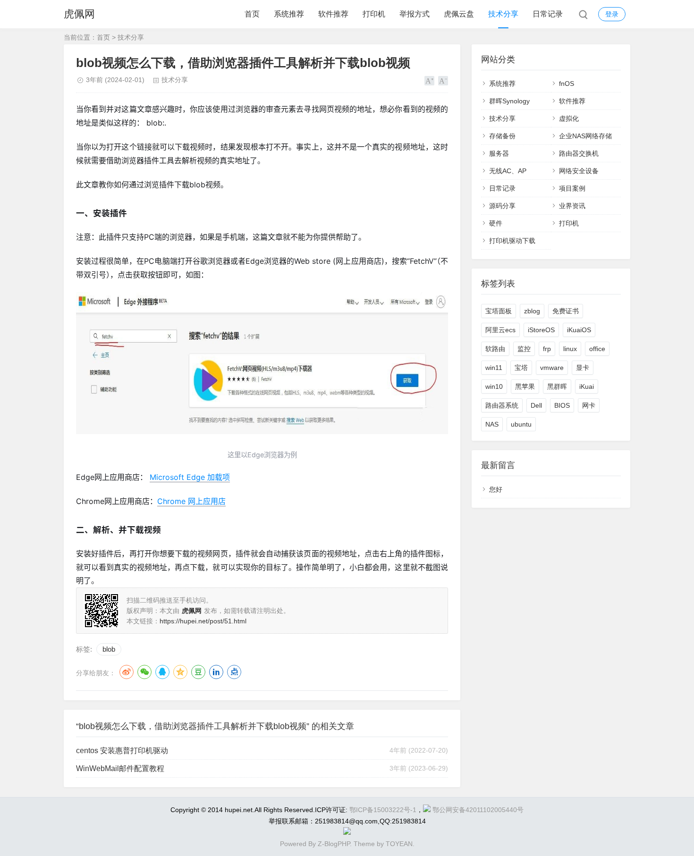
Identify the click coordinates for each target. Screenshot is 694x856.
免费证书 (565, 311)
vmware (552, 367)
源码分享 (502, 206)
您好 (495, 489)
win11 (493, 367)
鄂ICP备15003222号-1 (382, 810)
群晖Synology (509, 101)
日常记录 (548, 14)
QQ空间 (180, 672)
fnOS (566, 83)
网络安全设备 (579, 171)
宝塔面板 (498, 311)
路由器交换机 (579, 153)
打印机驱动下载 (512, 240)
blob (108, 649)
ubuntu (521, 424)
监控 (524, 348)
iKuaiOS (579, 330)
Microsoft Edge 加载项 (190, 477)
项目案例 (572, 188)
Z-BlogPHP (334, 844)
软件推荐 (333, 14)
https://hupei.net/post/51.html (203, 621)
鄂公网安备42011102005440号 (478, 810)
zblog (532, 311)
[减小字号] (443, 80)
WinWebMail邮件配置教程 (120, 768)
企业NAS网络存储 (585, 136)
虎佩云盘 (459, 14)
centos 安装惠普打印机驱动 (122, 751)
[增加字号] (429, 80)
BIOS (562, 405)
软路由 (495, 348)
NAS (492, 424)
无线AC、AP (507, 171)
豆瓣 (198, 672)
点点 (234, 672)
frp (547, 348)
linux (570, 348)
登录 (611, 14)
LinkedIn (216, 672)
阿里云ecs (500, 330)
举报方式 (414, 14)
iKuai (586, 386)
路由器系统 (501, 405)
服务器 (499, 153)
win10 (494, 386)
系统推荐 (289, 14)
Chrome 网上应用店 (191, 501)
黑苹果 (525, 386)
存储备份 (502, 136)
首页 (252, 14)
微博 (126, 672)
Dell (536, 405)
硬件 (495, 223)
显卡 (582, 367)
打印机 (374, 14)
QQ (162, 672)
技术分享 (503, 14)
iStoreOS (541, 330)
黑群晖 (557, 386)
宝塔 (521, 367)
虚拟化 (569, 118)
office (597, 348)
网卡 (588, 405)
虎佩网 (79, 14)
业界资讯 (572, 206)
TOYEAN (399, 844)
